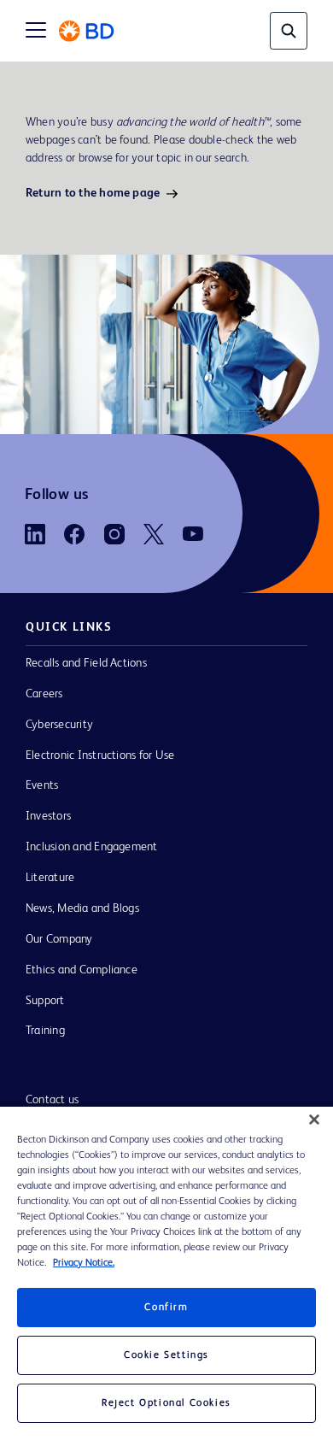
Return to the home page (93, 193)
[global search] (288, 31)
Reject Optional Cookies (166, 1403)
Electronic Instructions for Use (100, 755)
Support (45, 1001)
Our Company (59, 939)
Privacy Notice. (83, 1263)
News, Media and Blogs (82, 908)
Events (42, 785)
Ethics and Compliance (81, 970)
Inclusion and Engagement (92, 847)
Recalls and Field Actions (86, 663)
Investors (48, 816)
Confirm (166, 1307)
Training (45, 1031)
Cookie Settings (166, 1355)
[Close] (314, 1119)
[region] (166, 1273)
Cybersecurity (59, 725)
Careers (44, 694)
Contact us (52, 1100)
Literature (50, 878)
